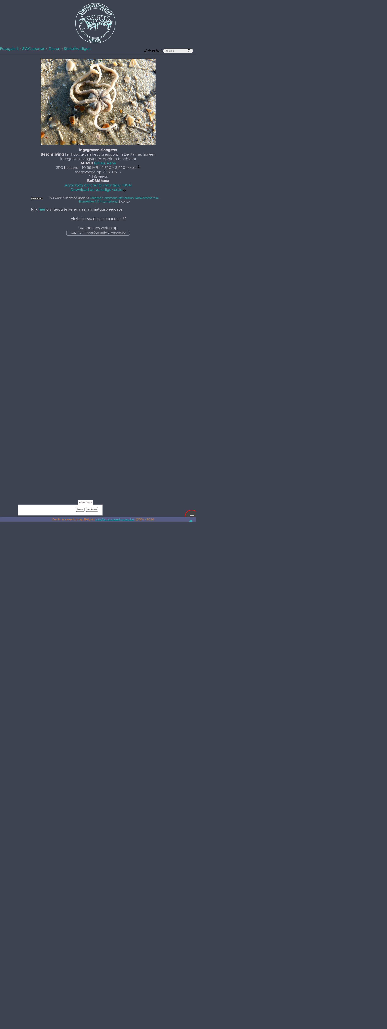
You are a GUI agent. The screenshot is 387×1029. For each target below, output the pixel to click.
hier (42, 209)
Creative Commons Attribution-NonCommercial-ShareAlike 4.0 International (119, 199)
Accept (80, 509)
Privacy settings (85, 502)
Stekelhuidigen (77, 48)
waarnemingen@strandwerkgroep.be (98, 232)
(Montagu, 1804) (98, 185)
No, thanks (92, 509)
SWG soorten (33, 48)
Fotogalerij (9, 48)
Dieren (54, 48)
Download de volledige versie (96, 189)
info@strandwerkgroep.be (114, 519)
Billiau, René (105, 163)
